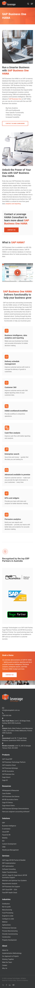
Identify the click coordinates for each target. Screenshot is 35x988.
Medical (4, 922)
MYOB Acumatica (8, 771)
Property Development (9, 940)
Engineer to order (7, 916)
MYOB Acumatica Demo (10, 799)
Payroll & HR (6, 835)
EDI (3, 841)
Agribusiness (6, 925)
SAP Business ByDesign (10, 768)
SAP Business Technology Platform (13, 762)
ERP (3, 823)
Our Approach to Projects (10, 956)
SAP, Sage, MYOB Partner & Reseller (13, 860)
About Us (5, 950)
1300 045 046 (6, 715)
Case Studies (6, 793)
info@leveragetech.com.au (11, 710)
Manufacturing (7, 910)
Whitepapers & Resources (10, 790)
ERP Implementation (9, 863)
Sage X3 (5, 780)
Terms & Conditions (22, 980)
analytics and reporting (13, 204)
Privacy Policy (12, 980)
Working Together (8, 959)
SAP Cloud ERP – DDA (9, 889)
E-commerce (6, 829)
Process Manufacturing (10, 931)
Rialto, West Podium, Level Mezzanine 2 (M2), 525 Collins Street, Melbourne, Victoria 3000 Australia (17, 730)
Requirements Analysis (9, 883)
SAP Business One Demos (10, 796)
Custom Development (9, 844)
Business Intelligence (9, 826)
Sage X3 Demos (7, 802)
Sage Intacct (6, 777)
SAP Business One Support (11, 886)
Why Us (4, 968)
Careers (4, 965)
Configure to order (8, 919)
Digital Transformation (9, 872)
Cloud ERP (5, 832)
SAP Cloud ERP (7, 759)
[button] (32, 4)
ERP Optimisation (8, 866)
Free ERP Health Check (9, 893)
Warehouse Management (10, 850)
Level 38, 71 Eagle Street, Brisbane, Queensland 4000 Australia (14, 739)
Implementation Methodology (12, 953)
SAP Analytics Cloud (9, 765)
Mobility (4, 838)
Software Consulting (9, 869)
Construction (6, 937)
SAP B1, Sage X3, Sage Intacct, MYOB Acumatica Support (14, 876)
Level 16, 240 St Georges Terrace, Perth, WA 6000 (16, 747)
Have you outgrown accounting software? (16, 812)
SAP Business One (15, 99)
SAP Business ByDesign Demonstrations (15, 808)
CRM (3, 847)
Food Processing (7, 913)
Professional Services (9, 928)
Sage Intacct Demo (8, 805)
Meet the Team (7, 962)
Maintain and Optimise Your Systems (14, 880)
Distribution (6, 904)
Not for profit (6, 907)
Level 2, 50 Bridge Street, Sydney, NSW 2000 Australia (16, 722)
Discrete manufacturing (10, 934)
